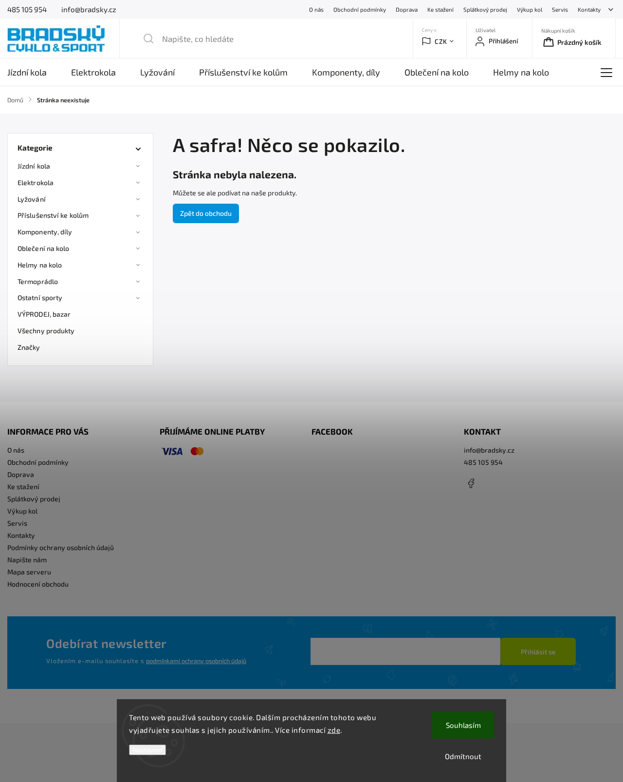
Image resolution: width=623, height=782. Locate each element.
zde (334, 729)
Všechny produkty (46, 330)
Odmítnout (463, 756)
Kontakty (589, 9)
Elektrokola (36, 182)
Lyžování (32, 199)
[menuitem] (33, 72)
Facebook (471, 483)
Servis (560, 9)
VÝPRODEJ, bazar (44, 314)
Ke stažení (440, 9)
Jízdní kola (34, 166)
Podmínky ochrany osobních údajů (60, 547)
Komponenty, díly (45, 232)
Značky (29, 347)
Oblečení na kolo (44, 248)
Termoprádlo (38, 281)
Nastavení (147, 750)
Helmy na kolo (40, 265)
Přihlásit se (538, 652)
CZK (441, 41)
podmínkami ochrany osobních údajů (196, 661)
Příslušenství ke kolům (53, 215)
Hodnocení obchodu (38, 584)
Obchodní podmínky (359, 9)
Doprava (407, 9)
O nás (316, 9)
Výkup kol (529, 9)
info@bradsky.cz (489, 450)
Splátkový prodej (485, 9)
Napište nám (27, 559)
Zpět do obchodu (206, 213)
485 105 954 (483, 462)
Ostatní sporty (40, 297)
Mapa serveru (29, 572)
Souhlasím (463, 725)
